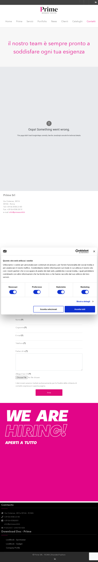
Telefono (21, 343)
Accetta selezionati (48, 309)
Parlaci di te (22, 351)
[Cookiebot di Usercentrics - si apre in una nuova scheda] (77, 251)
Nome (19, 320)
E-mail (19, 335)
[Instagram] (49, 559)
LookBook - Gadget (14, 544)
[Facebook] (43, 559)
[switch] (37, 292)
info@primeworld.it (17, 212)
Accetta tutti (79, 309)
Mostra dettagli (83, 301)
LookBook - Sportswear (16, 540)
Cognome (21, 327)
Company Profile (13, 548)
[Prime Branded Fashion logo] (49, 10)
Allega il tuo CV (23, 374)
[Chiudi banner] (94, 251)
